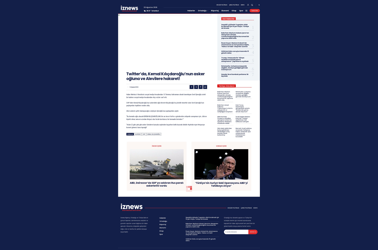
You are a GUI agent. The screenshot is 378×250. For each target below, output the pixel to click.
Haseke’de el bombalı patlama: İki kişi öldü (234, 75)
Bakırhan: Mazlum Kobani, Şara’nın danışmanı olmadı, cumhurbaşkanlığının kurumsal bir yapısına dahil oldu (235, 35)
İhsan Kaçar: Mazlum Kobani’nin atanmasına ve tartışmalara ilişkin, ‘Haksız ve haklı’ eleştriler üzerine (235, 45)
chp (144, 134)
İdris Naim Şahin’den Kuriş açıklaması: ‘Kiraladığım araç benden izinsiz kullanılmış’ (224, 131)
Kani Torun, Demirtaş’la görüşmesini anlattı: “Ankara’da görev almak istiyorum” (243, 108)
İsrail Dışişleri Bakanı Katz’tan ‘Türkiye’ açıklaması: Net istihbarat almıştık (243, 119)
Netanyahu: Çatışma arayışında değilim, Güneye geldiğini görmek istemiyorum (234, 68)
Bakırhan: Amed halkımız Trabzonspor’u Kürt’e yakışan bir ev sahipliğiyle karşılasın (225, 108)
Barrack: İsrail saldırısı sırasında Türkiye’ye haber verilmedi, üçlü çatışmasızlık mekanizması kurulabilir (244, 132)
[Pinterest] (201, 87)
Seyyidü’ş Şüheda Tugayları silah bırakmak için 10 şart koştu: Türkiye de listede (235, 26)
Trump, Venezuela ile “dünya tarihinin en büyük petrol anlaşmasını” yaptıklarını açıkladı (235, 59)
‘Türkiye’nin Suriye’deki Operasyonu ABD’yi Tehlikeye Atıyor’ (221, 184)
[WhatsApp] (205, 87)
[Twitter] (259, 5)
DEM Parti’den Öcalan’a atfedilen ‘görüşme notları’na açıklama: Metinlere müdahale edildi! (224, 120)
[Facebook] (192, 87)
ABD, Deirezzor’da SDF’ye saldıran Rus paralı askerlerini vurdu (156, 184)
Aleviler (138, 134)
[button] (252, 5)
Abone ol (253, 232)
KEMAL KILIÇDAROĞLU (153, 134)
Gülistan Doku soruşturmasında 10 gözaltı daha (235, 52)
